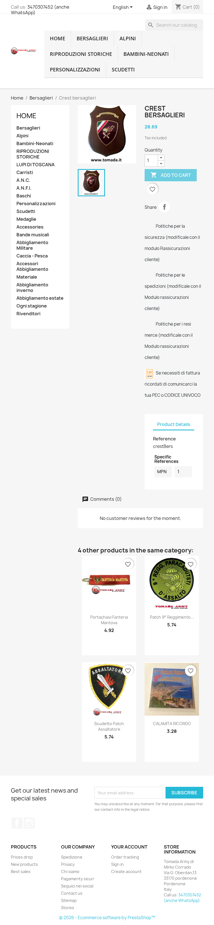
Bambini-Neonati (146, 54)
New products (24, 864)
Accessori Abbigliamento (32, 266)
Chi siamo (70, 871)
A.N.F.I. (23, 188)
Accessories (29, 227)
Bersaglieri (92, 38)
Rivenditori (28, 314)
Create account (126, 871)
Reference (164, 439)
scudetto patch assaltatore (109, 726)
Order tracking (125, 857)
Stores (67, 907)
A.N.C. (23, 180)
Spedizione (71, 857)
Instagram (29, 823)
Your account (129, 847)
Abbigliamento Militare (32, 245)
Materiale (26, 277)
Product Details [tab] (173, 424)
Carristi (24, 172)
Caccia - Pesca (32, 256)
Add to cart (170, 175)
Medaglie (26, 219)
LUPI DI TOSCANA (35, 165)
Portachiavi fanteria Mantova (109, 619)
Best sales (21, 871)
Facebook (17, 823)
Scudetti (123, 69)
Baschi (23, 196)
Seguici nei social (77, 886)
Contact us (71, 893)
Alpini (128, 38)
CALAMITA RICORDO (172, 723)
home (57, 38)
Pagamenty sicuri (77, 878)
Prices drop (22, 857)
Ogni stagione (31, 306)
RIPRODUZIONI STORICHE (81, 54)
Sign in (117, 864)
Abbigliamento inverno (32, 287)
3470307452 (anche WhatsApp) (40, 10)
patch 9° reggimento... (172, 617)
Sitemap (69, 900)
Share (164, 206)
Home (26, 115)
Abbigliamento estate (40, 298)
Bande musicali (32, 235)
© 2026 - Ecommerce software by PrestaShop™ (107, 918)
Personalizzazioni (75, 69)
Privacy (68, 864)
